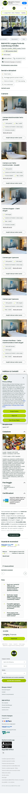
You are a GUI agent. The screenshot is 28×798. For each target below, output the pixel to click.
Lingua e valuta (6, 658)
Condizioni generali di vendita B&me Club (11, 765)
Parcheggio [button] (7, 482)
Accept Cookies (14, 411)
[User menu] (25, 8)
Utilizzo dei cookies (6, 772)
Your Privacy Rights (14, 420)
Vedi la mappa (6, 54)
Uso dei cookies (5, 775)
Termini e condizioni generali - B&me (10, 768)
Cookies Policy (7, 405)
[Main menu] (3, 8)
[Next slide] (25, 105)
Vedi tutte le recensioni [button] (7, 570)
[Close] (23, 377)
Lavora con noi (5, 709)
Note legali (4, 777)
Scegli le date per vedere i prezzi (14, 137)
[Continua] (25, 573)
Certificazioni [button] (8, 493)
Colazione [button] (7, 432)
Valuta (3, 670)
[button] (13, 559)
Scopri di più (14, 638)
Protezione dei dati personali (8, 763)
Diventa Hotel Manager (7, 705)
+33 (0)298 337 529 (20, 58)
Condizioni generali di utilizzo (8, 758)
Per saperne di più (14, 535)
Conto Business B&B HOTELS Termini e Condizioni (13, 779)
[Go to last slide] (3, 105)
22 (24, 33)
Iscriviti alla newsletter (14, 680)
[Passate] (2, 573)
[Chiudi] (1, 3)
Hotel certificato (8, 58)
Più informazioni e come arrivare (9, 65)
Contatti (3, 692)
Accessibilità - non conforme (8, 782)
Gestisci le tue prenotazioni (8, 694)
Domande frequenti (6, 689)
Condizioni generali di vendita (8, 761)
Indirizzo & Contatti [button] (10, 371)
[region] (14, 399)
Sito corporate (5, 702)
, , (13, 48)
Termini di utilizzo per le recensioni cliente (11, 770)
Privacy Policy (16, 405)
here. (24, 400)
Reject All (14, 415)
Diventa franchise (6, 707)
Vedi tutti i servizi (5, 88)
